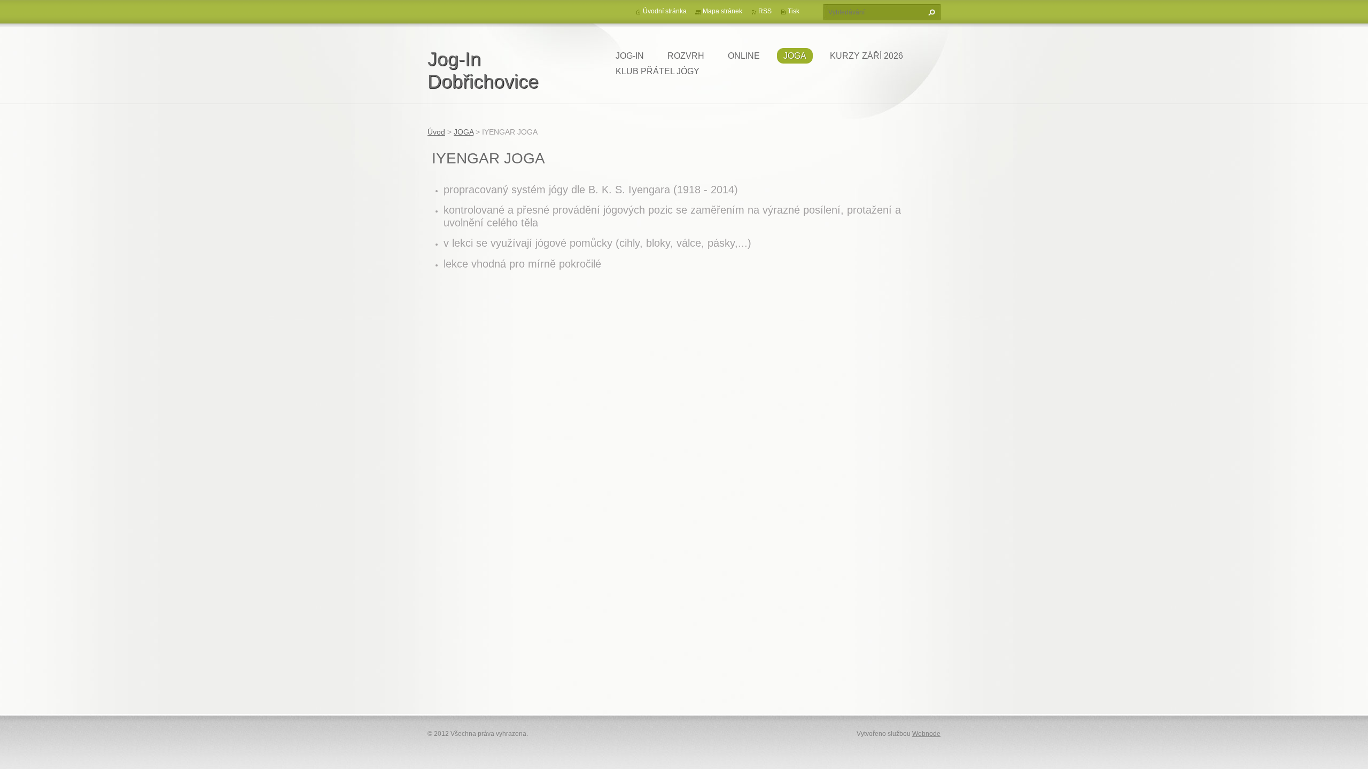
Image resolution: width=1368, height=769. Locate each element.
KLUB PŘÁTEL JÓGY (657, 71)
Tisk (793, 11)
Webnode (926, 733)
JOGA (794, 55)
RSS (765, 11)
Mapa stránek (722, 11)
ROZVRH (685, 55)
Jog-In (630, 55)
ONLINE (744, 55)
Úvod (436, 132)
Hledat (930, 12)
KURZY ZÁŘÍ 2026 (866, 55)
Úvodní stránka (665, 11)
